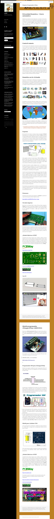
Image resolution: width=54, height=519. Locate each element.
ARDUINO (5, 53)
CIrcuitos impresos (25, 508)
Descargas (5, 22)
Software (5, 68)
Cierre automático (34, 316)
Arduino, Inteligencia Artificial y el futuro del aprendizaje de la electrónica (8, 74)
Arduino (44, 315)
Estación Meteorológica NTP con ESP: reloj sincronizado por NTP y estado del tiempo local (8, 82)
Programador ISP (30, 509)
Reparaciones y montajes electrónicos (36, 315)
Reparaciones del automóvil (8, 64)
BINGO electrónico (6, 54)
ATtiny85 (23, 316)
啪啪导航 (5, 105)
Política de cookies (19, 2)
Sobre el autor (6, 19)
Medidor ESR (6, 61)
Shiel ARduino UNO (40, 509)
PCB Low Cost (34, 508)
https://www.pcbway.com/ (26, 472)
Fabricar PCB (30, 508)
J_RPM (5, 13)
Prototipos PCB (35, 509)
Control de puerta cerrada (40, 316)
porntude (5, 102)
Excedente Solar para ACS (8, 85)
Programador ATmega (41, 508)
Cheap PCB (44, 507)
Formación (5, 56)
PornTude (5, 96)
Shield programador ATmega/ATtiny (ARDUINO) (32, 327)
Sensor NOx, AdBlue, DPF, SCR (8, 87)
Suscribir (6, 40)
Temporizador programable (35, 317)
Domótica (23, 317)
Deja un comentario (43, 317)
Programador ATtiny (28, 317)
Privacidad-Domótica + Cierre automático (33, 15)
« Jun (6, 127)
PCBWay (37, 508)
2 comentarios (31, 510)
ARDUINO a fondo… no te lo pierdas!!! (29, 357)
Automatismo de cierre (28, 316)
